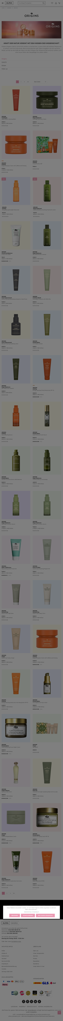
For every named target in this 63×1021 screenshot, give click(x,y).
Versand (4, 958)
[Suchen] (43, 3)
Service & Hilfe (6, 961)
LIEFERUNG (14, 1006)
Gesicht (4, 62)
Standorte (36, 963)
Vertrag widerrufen (7, 971)
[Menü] (3, 3)
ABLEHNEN (14, 915)
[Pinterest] (27, 1001)
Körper (4, 65)
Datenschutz (5, 956)
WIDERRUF (22, 1006)
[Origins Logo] (31, 14)
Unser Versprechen (38, 953)
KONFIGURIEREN (28, 915)
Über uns (35, 950)
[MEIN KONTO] (56, 3)
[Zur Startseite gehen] (9, 3)
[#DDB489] (34, 385)
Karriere (35, 956)
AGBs (3, 950)
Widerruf (4, 953)
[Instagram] (31, 1001)
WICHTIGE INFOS (7, 946)
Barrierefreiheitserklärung (9, 966)
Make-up (5, 69)
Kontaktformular (16, 941)
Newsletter (36, 961)
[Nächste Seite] (24, 81)
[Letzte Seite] (28, 81)
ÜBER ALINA (37, 946)
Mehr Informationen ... (31, 909)
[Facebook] (23, 1001)
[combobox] (30, 3)
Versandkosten (32, 1010)
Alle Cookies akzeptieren (45, 915)
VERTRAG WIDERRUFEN (45, 1006)
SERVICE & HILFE (32, 1006)
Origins (4, 59)
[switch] (48, 995)
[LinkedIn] (35, 1001)
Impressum (5, 963)
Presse (35, 958)
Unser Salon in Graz (38, 966)
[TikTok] (39, 1001)
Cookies (4, 969)
